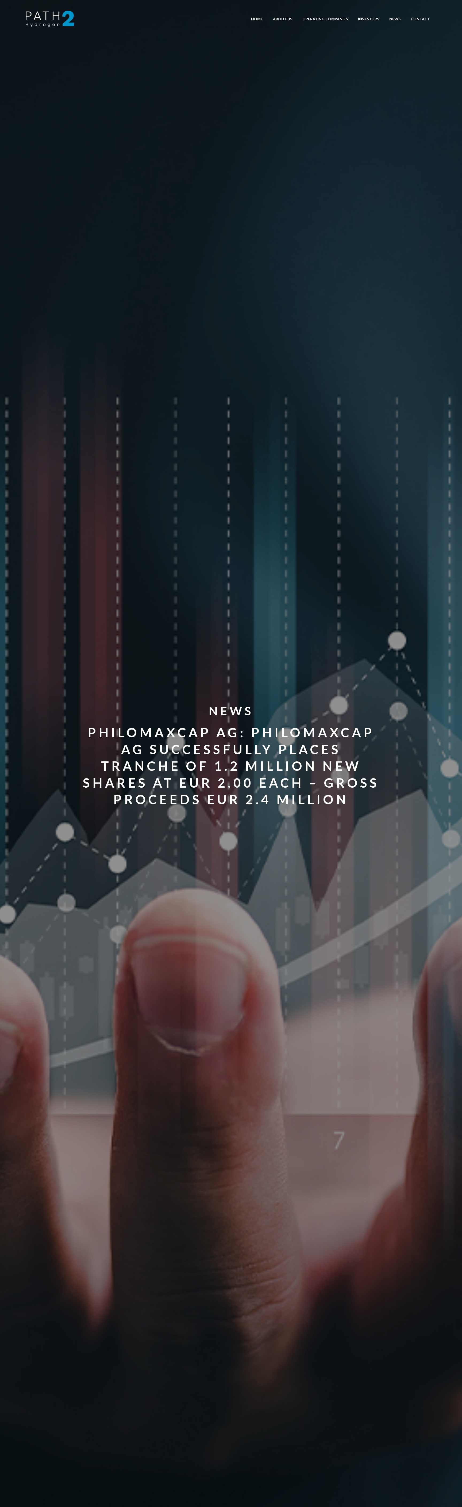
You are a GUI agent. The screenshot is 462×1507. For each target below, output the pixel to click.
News (395, 19)
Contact (420, 19)
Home (257, 19)
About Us (282, 19)
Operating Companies (325, 19)
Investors (368, 19)
